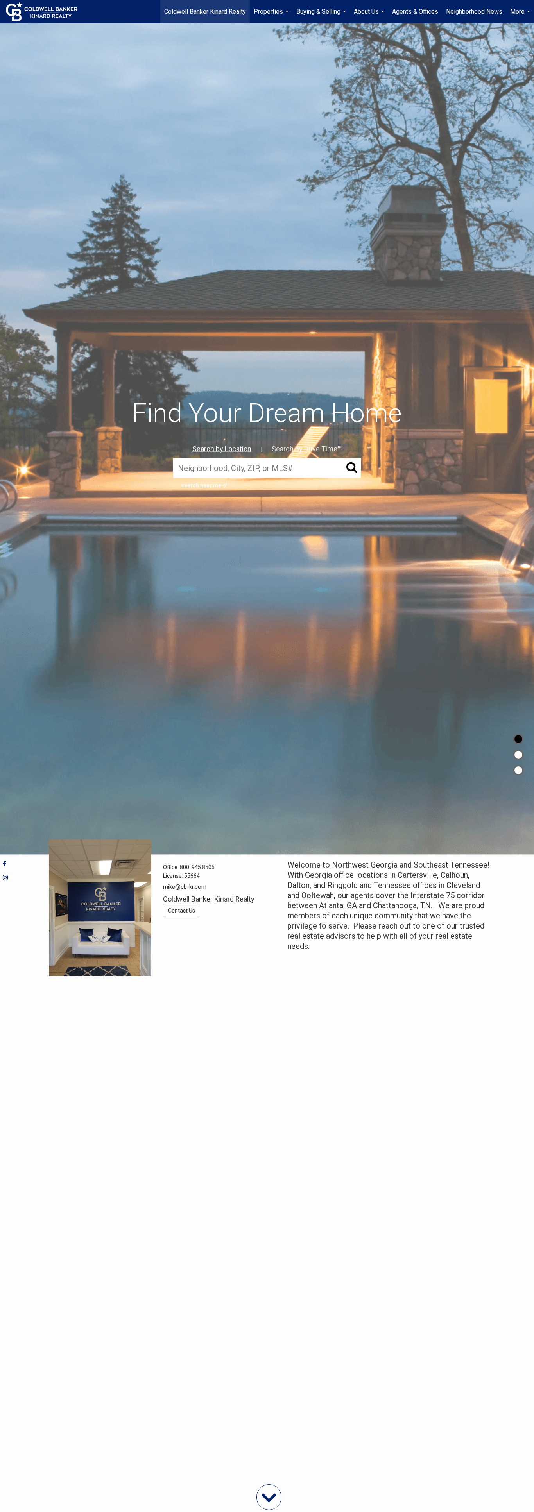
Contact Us (181, 910)
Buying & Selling (322, 15)
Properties (272, 15)
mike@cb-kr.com (184, 886)
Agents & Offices (415, 11)
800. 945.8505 (197, 867)
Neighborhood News (474, 11)
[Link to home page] (45, 11)
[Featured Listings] (518, 755)
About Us (370, 15)
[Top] (518, 739)
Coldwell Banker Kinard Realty (205, 11)
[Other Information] (518, 770)
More (521, 15)
